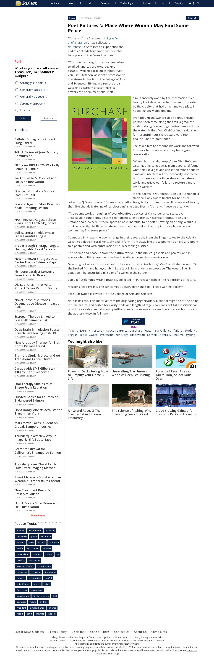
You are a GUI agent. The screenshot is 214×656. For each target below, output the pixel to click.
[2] (131, 647)
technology (50, 572)
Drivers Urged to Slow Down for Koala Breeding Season (37, 206)
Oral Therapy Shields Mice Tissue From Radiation (33, 386)
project (37, 584)
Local (88, 3)
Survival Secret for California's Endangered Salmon (36, 399)
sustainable (37, 590)
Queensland (23, 554)
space (110, 330)
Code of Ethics (100, 632)
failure (177, 330)
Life (162, 3)
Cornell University (159, 335)
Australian (46, 536)
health (20, 548)
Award (93, 335)
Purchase (75, 47)
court (29, 613)
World (72, 3)
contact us (192, 650)
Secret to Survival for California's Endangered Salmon (38, 451)
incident (51, 613)
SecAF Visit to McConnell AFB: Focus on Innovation (36, 180)
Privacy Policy (57, 632)
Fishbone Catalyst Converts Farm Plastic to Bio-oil (34, 273)
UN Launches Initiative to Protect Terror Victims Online (36, 286)
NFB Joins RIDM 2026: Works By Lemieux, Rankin (37, 167)
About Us (140, 632)
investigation (35, 578)
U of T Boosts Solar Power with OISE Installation (37, 505)
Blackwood (137, 335)
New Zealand (23, 595)
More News (38, 515)
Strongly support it (33, 83)
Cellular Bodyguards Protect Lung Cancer (35, 141)
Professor (106, 335)
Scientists (21, 601)
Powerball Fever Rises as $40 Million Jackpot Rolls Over (173, 375)
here (105, 313)
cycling (190, 335)
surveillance (163, 330)
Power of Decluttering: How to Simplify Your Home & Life (88, 375)
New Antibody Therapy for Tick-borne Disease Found (38, 344)
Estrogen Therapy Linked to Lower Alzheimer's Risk (35, 318)
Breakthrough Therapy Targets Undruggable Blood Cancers (37, 247)
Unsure (25, 110)
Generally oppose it (33, 96)
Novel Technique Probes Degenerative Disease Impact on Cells (38, 303)
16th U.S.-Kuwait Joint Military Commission (36, 154)
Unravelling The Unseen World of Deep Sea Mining (131, 373)
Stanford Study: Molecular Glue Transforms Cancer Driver (37, 357)
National (54, 3)
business (37, 554)
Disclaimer (78, 632)
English (73, 335)
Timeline (178, 3)
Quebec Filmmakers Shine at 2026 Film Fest (35, 193)
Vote (23, 118)
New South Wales (25, 566)
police (34, 536)
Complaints (159, 632)
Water (148, 330)
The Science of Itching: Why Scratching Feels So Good (131, 412)
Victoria (41, 542)
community (22, 536)
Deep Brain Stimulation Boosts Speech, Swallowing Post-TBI (37, 331)
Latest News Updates (29, 632)
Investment (22, 572)
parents (122, 330)
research (98, 330)
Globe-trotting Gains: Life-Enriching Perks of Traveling (176, 412)
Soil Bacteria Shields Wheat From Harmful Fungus (34, 234)
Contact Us (121, 632)
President (21, 607)
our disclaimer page (109, 653)
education (36, 572)
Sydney (43, 601)
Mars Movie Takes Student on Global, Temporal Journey (36, 425)
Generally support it (34, 90)
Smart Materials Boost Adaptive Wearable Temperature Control (38, 479)
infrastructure (44, 566)
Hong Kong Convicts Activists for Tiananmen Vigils (38, 412)
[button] (99, 143)
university (83, 330)
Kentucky (121, 335)
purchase (136, 330)
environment (33, 548)
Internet (40, 613)
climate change (37, 607)
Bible (83, 335)
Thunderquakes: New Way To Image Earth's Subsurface (36, 438)
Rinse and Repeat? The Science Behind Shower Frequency (84, 414)
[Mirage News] (28, 3)
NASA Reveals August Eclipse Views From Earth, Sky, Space (35, 221)
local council (34, 560)
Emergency (22, 590)
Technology (126, 3)
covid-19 (20, 560)
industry (20, 578)
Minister (47, 548)
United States (23, 584)
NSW (31, 542)
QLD (55, 595)
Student (190, 330)
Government (35, 530)
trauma (179, 335)
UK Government (41, 595)
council (49, 554)
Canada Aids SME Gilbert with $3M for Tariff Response (36, 370)
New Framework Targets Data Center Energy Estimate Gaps (36, 260)
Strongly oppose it (32, 103)
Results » (48, 118)
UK (58, 554)
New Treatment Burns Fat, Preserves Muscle (34, 492)
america (52, 607)
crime (47, 584)
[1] (129, 647)
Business (105, 3)
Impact (20, 613)
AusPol (48, 578)
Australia (21, 530)
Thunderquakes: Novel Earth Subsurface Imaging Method (35, 466)
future (33, 601)
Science (147, 3)
